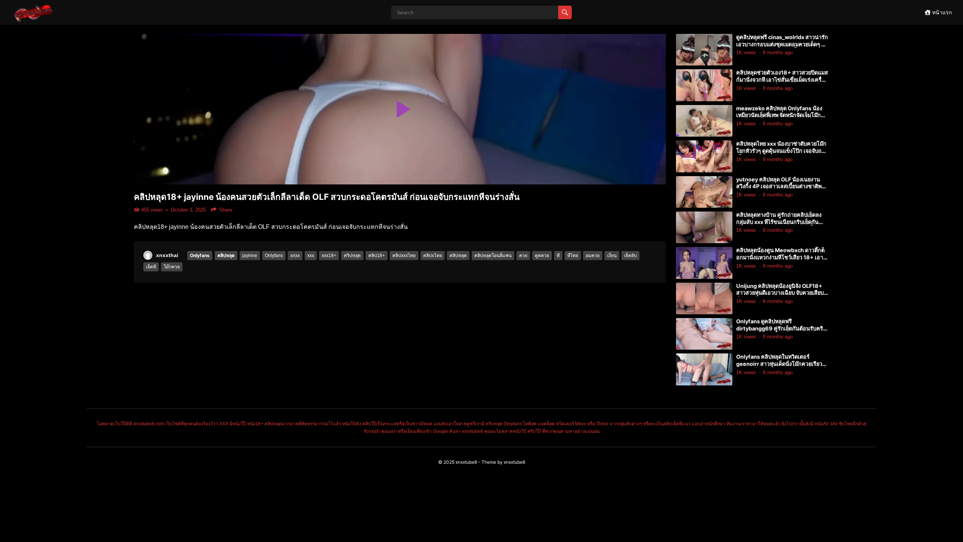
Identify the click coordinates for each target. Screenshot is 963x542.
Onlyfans (200, 255)
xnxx (295, 255)
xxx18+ (329, 255)
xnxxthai (167, 255)
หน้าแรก (941, 12)
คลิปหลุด (226, 255)
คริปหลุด (352, 255)
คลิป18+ (376, 255)
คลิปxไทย (432, 255)
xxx (310, 255)
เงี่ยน (612, 255)
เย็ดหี (151, 266)
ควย (523, 255)
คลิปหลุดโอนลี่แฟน (493, 255)
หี (558, 255)
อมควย (593, 255)
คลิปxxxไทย (404, 255)
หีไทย (572, 255)
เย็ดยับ (630, 255)
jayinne (249, 255)
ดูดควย (542, 255)
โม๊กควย (172, 266)
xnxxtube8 (466, 462)
